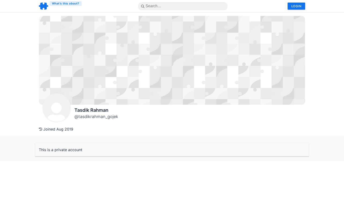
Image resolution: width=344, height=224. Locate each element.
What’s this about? (65, 3)
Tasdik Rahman (91, 110)
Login (296, 6)
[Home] (60, 6)
